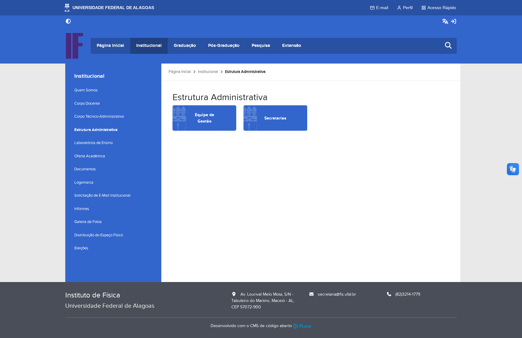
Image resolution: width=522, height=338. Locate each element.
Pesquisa (261, 45)
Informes (81, 208)
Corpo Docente (87, 103)
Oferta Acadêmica (89, 156)
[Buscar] (449, 46)
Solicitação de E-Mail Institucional (102, 195)
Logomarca (83, 182)
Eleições (81, 248)
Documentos (85, 169)
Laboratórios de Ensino (93, 142)
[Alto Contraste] (68, 22)
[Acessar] (453, 21)
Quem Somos (86, 90)
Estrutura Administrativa (96, 129)
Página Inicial (110, 45)
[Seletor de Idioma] (446, 21)
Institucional (149, 45)
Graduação (185, 45)
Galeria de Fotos (88, 221)
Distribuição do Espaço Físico (98, 235)
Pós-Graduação (224, 45)
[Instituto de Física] (74, 46)
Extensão (291, 45)
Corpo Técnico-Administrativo (99, 116)
